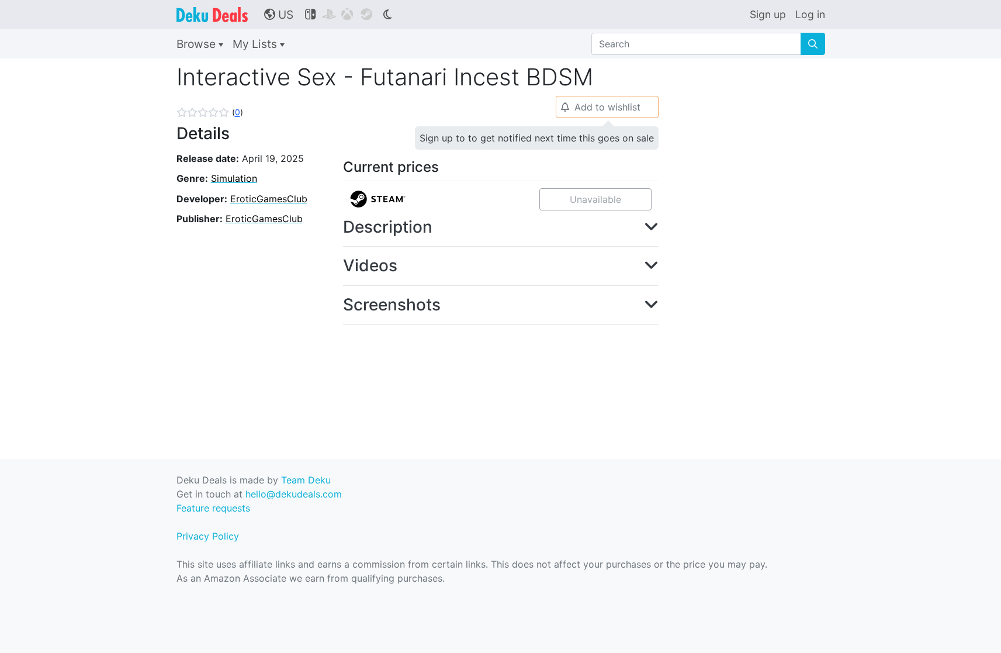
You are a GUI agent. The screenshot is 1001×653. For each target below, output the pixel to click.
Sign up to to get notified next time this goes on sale (537, 138)
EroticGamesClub (268, 199)
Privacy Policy (207, 536)
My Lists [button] (256, 44)
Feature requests (213, 508)
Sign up (768, 14)
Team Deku (306, 480)
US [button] (278, 15)
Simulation (234, 178)
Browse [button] (197, 44)
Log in (810, 14)
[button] (209, 112)
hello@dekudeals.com (293, 494)
